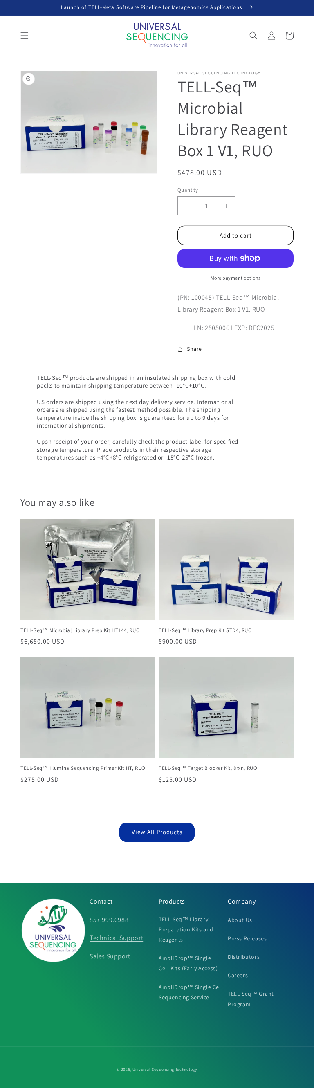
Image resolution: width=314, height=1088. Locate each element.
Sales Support (110, 956)
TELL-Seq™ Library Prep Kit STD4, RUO (205, 630)
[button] (25, 36)
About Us (240, 920)
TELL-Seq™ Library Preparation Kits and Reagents (186, 929)
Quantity (187, 189)
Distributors (244, 956)
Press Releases (247, 938)
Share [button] (194, 348)
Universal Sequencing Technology (164, 1069)
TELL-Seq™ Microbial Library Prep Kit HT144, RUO (80, 630)
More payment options (236, 278)
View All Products (157, 832)
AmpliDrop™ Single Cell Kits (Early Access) (188, 963)
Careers (238, 975)
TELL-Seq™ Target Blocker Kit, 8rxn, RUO (208, 768)
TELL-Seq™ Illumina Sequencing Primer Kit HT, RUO (83, 768)
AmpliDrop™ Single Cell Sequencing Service (191, 992)
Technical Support (116, 937)
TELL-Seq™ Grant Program (251, 998)
